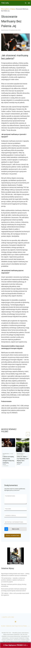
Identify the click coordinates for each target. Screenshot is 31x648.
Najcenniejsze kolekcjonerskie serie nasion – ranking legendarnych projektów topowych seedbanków (15, 574)
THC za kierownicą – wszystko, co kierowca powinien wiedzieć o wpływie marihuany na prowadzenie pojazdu (13, 579)
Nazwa (8, 509)
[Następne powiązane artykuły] (28, 434)
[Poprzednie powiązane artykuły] (24, 434)
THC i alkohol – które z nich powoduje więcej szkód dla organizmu (15, 594)
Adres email (10, 515)
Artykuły (12, 9)
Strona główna (5, 9)
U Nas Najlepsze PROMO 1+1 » (15, 645)
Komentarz (10, 496)
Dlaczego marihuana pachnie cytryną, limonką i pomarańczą (14, 585)
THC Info (8, 632)
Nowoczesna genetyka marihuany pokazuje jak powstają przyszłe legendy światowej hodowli (13, 589)
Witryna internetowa (14, 522)
